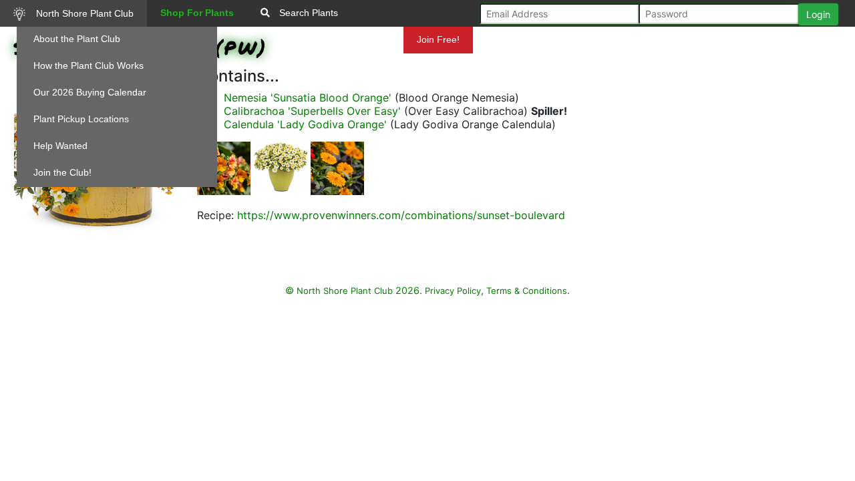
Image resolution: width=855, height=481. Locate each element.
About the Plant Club (76, 38)
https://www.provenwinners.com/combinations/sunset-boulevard (401, 215)
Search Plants (307, 12)
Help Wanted (60, 145)
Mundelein (366, 39)
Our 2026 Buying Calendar (89, 92)
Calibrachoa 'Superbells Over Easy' (312, 111)
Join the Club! (62, 172)
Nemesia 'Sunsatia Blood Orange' (307, 97)
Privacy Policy (453, 290)
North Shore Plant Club (83, 13)
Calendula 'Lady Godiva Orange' (305, 124)
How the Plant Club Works (88, 65)
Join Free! (438, 39)
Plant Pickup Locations (81, 119)
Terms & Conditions (526, 290)
